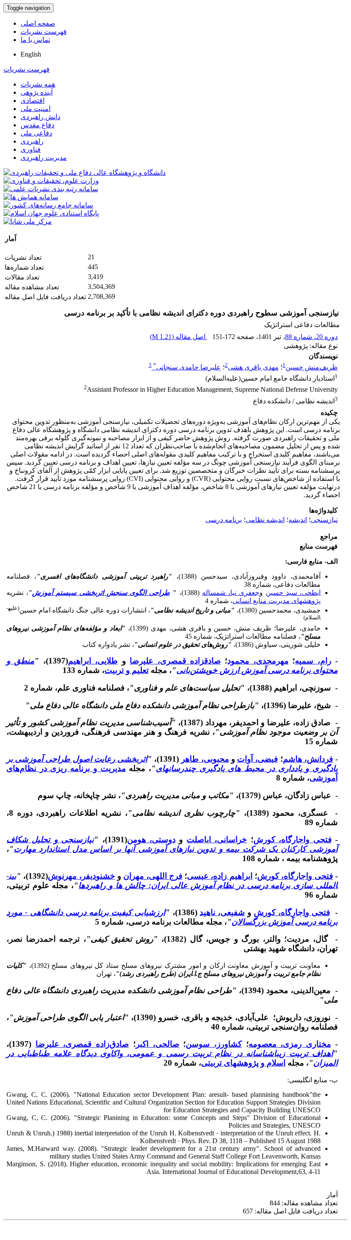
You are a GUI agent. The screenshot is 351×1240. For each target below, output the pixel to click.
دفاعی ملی (36, 133)
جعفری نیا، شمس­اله (230, 592)
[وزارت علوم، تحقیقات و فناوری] (51, 180)
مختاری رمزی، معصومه (290, 1043)
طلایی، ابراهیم (93, 660)
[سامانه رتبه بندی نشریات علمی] (50, 188)
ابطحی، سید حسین (293, 592)
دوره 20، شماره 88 (311, 336)
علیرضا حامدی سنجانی (187, 367)
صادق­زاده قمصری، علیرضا (175, 660)
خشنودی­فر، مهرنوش (81, 875)
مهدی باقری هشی (253, 367)
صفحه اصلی (38, 23)
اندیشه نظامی (265, 519)
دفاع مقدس (37, 125)
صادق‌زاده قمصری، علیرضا (82, 1043)
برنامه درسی (223, 519)
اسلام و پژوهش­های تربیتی (243, 1062)
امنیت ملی (36, 108)
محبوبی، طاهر (205, 758)
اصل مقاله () (178, 336)
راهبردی (32, 141)
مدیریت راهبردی (44, 157)
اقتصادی (33, 100)
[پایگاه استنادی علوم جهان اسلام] (51, 213)
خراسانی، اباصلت (217, 839)
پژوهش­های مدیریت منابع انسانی (276, 600)
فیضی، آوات (257, 758)
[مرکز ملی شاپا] (27, 221)
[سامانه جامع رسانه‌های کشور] (48, 205)
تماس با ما (35, 39)
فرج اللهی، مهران (152, 875)
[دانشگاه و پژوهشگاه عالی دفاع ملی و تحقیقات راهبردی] (84, 172)
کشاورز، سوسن (214, 1043)
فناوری (31, 149)
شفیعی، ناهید (222, 912)
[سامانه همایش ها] (30, 197)
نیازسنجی (324, 519)
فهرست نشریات (44, 31)
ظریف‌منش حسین (312, 367)
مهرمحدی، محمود (257, 660)
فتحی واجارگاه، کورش (292, 839)
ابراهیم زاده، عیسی (220, 875)
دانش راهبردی (40, 116)
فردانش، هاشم (308, 758)
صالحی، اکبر (157, 1043)
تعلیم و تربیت (126, 670)
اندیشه (298, 519)
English (31, 54)
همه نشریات (38, 84)
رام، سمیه (313, 660)
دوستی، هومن (151, 839)
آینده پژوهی (37, 92)
